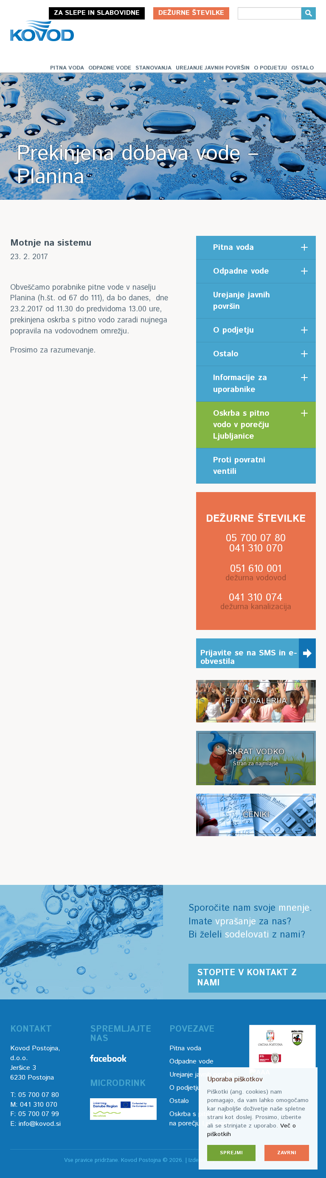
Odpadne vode (109, 68)
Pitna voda (67, 68)
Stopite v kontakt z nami (247, 978)
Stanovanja (153, 68)
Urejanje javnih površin (213, 68)
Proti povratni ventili (239, 465)
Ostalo (302, 68)
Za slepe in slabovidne (97, 13)
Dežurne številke (191, 13)
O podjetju (270, 68)
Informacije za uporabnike (240, 383)
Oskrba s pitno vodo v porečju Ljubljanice (241, 425)
